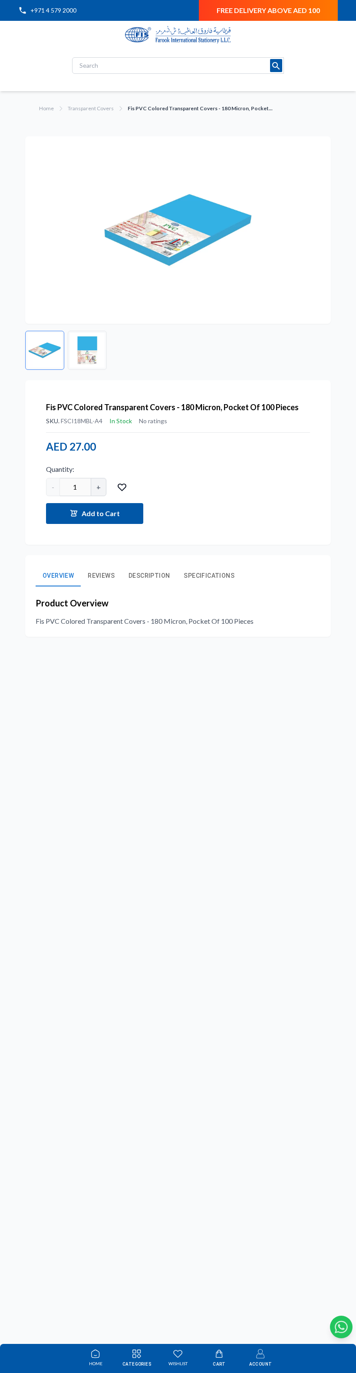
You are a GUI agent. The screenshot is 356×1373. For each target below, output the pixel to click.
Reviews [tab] (101, 575)
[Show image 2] (87, 350)
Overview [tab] (58, 575)
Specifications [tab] (209, 575)
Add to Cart (101, 513)
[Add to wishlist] (122, 487)
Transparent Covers (91, 108)
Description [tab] (149, 575)
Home (46, 108)
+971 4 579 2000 (53, 10)
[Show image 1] (44, 350)
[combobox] (178, 65)
